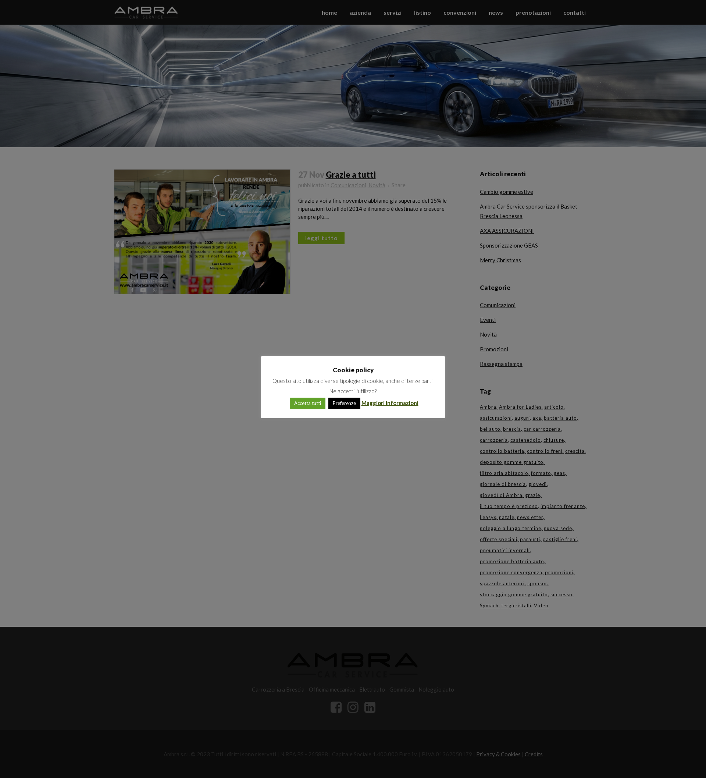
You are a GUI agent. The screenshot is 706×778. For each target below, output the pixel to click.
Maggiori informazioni (389, 402)
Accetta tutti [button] (307, 403)
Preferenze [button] (344, 403)
